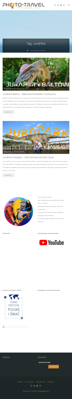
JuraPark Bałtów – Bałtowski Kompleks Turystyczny (29, 94)
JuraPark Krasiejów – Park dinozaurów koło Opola (28, 157)
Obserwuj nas (53, 366)
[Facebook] (55, 5)
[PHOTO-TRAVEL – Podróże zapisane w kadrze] (24, 5)
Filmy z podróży (29, 382)
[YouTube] (58, 5)
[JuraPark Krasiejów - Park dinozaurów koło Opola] (36, 144)
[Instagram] (61, 5)
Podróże (20, 382)
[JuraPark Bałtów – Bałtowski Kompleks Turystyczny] (36, 80)
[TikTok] (64, 5)
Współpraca (50, 382)
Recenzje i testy (40, 382)
